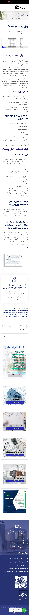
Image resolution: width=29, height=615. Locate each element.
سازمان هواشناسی (21, 565)
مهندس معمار (8, 316)
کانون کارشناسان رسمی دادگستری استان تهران (15, 571)
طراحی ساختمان (18, 314)
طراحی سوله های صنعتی (8, 314)
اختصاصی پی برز (20, 18)
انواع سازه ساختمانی (10, 308)
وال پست (19, 34)
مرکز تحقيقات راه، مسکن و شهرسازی (17, 568)
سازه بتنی (16, 310)
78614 (15, 547)
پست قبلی (20, 327)
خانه (27, 18)
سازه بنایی (11, 310)
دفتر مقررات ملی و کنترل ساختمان (18, 562)
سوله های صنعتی (7, 312)
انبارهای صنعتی (19, 308)
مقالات (10, 32)
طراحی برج (25, 314)
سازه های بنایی (24, 312)
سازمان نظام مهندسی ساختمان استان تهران (15, 559)
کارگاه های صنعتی (16, 316)
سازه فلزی (6, 310)
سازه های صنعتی (16, 312)
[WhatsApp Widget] (24, 610)
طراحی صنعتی (24, 316)
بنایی (21, 310)
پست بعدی (7, 326)
